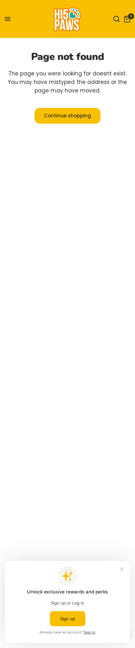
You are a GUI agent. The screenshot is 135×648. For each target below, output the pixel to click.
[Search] (116, 19)
